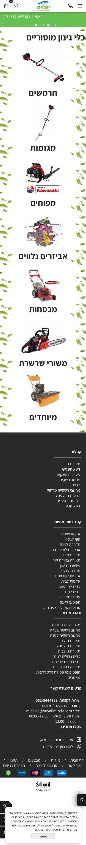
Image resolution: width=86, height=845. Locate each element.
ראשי (38, 16)
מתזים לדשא (69, 570)
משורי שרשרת (43, 363)
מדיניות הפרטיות (45, 829)
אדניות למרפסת (67, 575)
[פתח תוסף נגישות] (81, 800)
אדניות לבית (70, 581)
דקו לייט (24, 16)
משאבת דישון (69, 565)
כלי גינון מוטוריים (55, 37)
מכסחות (43, 309)
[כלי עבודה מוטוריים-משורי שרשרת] (43, 344)
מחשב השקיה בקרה (65, 630)
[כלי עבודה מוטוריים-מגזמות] (43, 125)
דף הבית (77, 760)
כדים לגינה (72, 591)
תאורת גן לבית (69, 651)
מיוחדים (43, 417)
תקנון (13, 760)
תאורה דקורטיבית (66, 666)
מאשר (43, 836)
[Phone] (70, 5)
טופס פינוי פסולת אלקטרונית (58, 672)
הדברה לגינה (69, 544)
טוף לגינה (72, 539)
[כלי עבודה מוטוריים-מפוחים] (43, 176)
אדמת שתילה (69, 533)
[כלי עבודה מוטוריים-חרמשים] (43, 67)
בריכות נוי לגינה (68, 495)
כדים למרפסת (68, 586)
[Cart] (6, 5)
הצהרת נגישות (14, 765)
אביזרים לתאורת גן (65, 549)
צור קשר (74, 765)
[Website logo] (43, 5)
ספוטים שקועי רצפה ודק (61, 607)
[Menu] (80, 5)
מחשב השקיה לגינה (65, 635)
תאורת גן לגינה (68, 645)
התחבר (35, 24)
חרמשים (43, 92)
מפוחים (43, 202)
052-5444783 (47, 700)
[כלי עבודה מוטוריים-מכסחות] (43, 284)
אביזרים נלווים (43, 256)
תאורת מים (71, 554)
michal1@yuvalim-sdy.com (49, 710)
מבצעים (34, 760)
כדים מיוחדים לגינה (65, 661)
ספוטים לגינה (70, 602)
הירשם (51, 24)
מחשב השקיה (70, 479)
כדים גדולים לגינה (66, 656)
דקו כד (8, 16)
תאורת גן (73, 463)
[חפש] (15, 5)
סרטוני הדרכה (46, 765)
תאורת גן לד (70, 640)
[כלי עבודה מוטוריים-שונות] (43, 229)
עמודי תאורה (70, 597)
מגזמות (43, 147)
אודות (55, 760)
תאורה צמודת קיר (66, 560)
